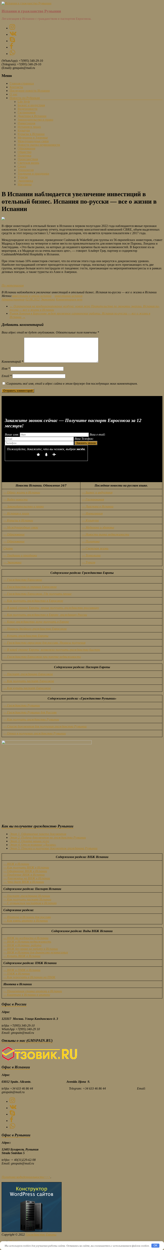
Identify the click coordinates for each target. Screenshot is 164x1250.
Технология (26, 170)
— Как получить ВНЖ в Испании (26, 867)
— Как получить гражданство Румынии (31, 719)
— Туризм (88, 562)
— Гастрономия (93, 499)
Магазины (25, 184)
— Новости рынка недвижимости (105, 534)
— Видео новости (15, 499)
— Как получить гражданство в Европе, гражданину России (45, 614)
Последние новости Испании (30, 90)
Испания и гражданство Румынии (31, 11)
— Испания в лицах (16, 513)
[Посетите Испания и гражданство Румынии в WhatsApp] (12, 53)
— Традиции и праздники (20, 555)
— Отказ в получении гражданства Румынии (34, 733)
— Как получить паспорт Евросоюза (28, 681)
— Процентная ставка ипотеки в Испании (32, 991)
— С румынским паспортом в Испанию (30, 903)
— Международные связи (20, 527)
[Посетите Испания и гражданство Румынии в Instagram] (12, 28)
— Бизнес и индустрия (97, 492)
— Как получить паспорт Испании (27, 899)
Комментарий (12, 361)
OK (155, 1245)
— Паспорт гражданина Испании (26, 896)
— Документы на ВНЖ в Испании (26, 878)
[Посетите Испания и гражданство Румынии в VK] (13, 34)
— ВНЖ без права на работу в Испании (30, 948)
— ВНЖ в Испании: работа (22, 945)
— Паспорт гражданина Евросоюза (28, 674)
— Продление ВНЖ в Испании (24, 874)
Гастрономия (26, 112)
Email (7, 376)
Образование (26, 148)
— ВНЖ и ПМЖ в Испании (21, 970)
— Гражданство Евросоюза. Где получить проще (37, 593)
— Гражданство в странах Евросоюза (30, 586)
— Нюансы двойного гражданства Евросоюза (35, 628)
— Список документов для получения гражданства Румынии (45, 726)
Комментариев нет (69, 299)
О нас (13, 94)
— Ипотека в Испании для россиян (27, 917)
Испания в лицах (29, 126)
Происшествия (28, 159)
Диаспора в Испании (32, 116)
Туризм (23, 177)
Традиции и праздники (33, 173)
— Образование (14, 534)
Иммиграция (26, 123)
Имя (6, 368)
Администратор (13, 299)
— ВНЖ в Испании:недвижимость (27, 941)
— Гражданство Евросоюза (22, 579)
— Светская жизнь (95, 548)
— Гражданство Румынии (21, 705)
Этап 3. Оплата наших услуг (29, 841)
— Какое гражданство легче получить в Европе (36, 621)
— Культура (90, 520)
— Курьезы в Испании (18, 520)
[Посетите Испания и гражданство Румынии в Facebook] (11, 47)
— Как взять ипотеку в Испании (25, 920)
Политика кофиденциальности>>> (26, 1177)
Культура (24, 130)
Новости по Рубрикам (25, 98)
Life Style (24, 101)
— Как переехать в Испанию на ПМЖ (29, 977)
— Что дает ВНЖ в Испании (23, 882)
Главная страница (22, 83)
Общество (24, 152)
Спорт (22, 166)
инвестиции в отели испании (31, 296)
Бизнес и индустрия (31, 105)
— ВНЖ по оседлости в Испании (25, 938)
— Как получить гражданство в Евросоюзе (33, 600)
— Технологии (91, 555)
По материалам (13, 285)
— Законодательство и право (23, 506)
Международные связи (33, 141)
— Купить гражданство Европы (25, 635)
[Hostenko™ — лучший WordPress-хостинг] (32, 1231)
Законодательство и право (35, 119)
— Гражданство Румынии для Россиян (30, 712)
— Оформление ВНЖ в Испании (25, 871)
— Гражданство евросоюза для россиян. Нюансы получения (44, 642)
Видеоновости (27, 108)
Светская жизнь (28, 162)
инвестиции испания (68, 296)
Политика (24, 155)
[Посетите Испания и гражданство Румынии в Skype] (12, 41)
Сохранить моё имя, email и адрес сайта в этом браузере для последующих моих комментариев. (72, 383)
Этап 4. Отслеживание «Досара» (33, 844)
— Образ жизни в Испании (21, 492)
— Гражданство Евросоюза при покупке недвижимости (42, 656)
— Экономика (12, 562)
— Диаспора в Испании (97, 506)
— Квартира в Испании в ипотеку (26, 994)
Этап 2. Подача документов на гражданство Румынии (48, 837)
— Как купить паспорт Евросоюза (27, 688)
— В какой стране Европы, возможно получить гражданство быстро (51, 649)
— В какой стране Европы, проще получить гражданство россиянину (51, 607)
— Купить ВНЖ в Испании (21, 956)
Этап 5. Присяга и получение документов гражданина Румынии (53, 848)
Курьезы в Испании (31, 134)
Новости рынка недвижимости (39, 144)
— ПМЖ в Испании (16, 973)
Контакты (16, 87)
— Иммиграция (92, 513)
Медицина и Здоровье (33, 137)
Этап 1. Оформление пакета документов (38, 834)
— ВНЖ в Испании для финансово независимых (35, 952)
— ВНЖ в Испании (16, 864)
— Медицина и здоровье (98, 527)
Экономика (25, 180)
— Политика (91, 541)
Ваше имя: (12, 434)
